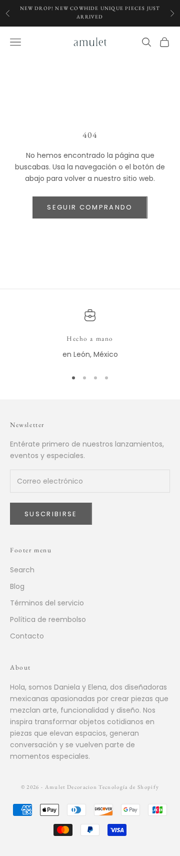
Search (22, 570)
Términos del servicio (47, 603)
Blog (17, 586)
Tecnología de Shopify (128, 786)
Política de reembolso (48, 619)
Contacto (27, 636)
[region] (90, 334)
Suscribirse (51, 514)
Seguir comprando (89, 207)
